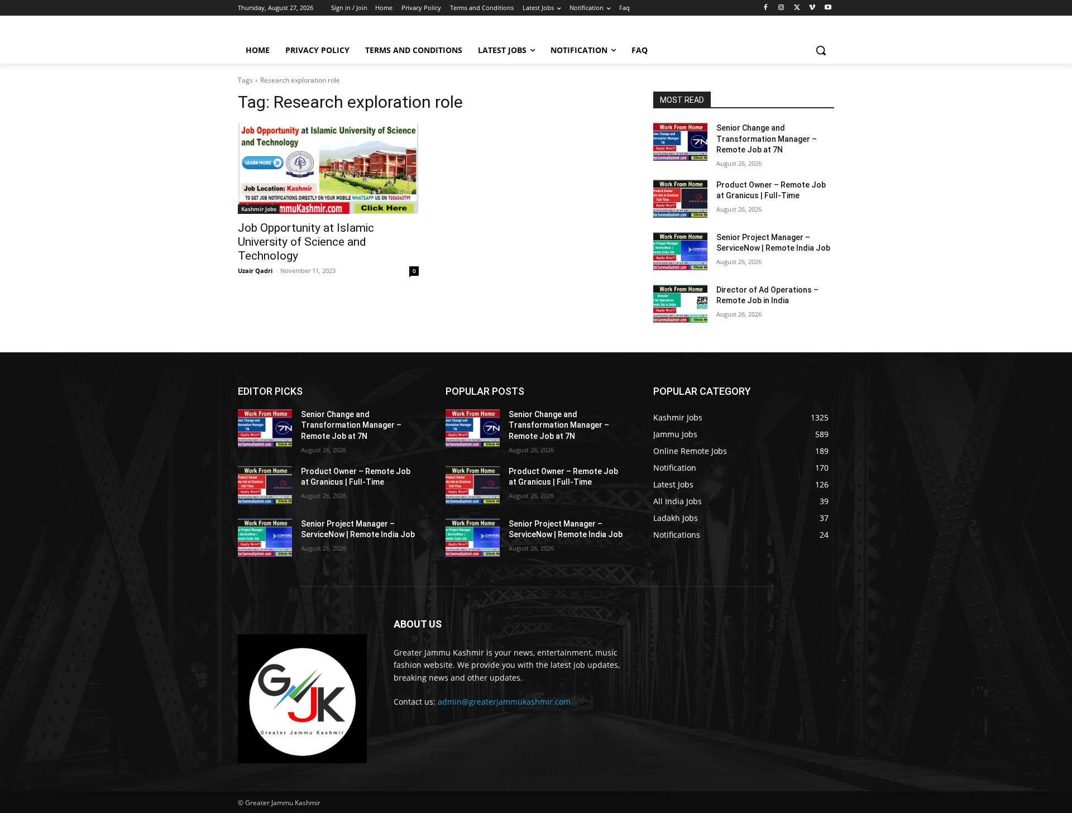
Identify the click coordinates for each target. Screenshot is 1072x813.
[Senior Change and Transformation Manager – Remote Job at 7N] (680, 142)
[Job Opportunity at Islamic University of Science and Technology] (328, 168)
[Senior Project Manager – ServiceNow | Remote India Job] (680, 251)
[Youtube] (827, 8)
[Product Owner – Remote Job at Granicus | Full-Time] (680, 199)
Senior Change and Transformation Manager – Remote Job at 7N (766, 138)
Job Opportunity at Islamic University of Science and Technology (306, 241)
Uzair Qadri (255, 270)
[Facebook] (765, 8)
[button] (820, 50)
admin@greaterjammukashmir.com (504, 701)
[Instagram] (781, 8)
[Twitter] (797, 8)
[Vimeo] (812, 8)
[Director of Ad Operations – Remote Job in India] (680, 304)
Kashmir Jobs (258, 209)
